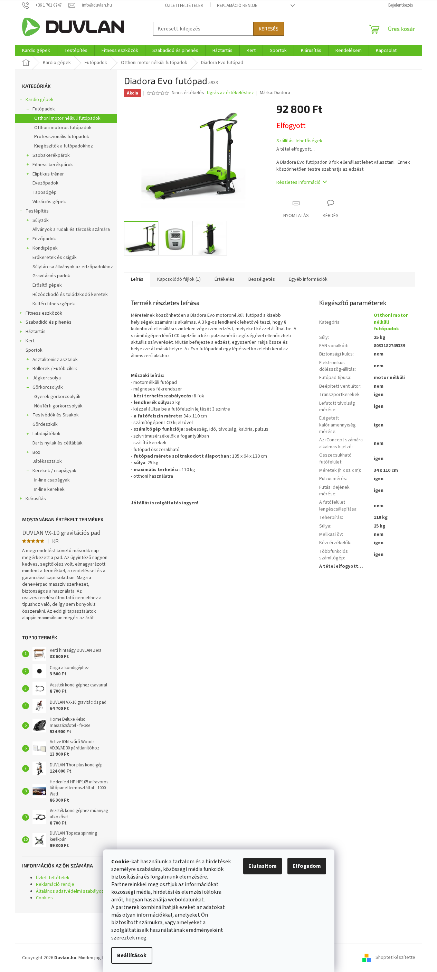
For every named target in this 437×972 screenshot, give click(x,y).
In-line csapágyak (52, 480)
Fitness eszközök (44, 313)
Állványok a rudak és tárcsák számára (71, 229)
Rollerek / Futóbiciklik (54, 368)
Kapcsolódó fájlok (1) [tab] (179, 279)
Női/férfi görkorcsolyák (58, 406)
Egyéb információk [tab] (308, 279)
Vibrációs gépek (49, 201)
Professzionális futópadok (61, 136)
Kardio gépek (40, 99)
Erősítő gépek (47, 285)
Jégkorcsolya (46, 378)
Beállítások (131, 955)
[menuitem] (36, 50)
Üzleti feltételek (184, 5)
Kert (30, 341)
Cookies (44, 897)
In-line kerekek (49, 489)
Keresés (268, 29)
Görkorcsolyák (47, 387)
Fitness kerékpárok (52, 164)
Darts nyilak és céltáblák (57, 443)
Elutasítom (262, 866)
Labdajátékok (46, 433)
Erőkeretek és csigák (54, 257)
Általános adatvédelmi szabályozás (72, 891)
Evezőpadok (45, 183)
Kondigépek (45, 248)
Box (36, 452)
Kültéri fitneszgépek (53, 303)
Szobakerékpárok (51, 155)
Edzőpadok (44, 238)
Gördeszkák (45, 424)
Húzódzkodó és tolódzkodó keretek (70, 294)
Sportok (34, 350)
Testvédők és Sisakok (55, 415)
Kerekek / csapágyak (54, 470)
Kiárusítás (36, 498)
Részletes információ (298, 182)
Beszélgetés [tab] (261, 279)
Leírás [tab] (137, 279)
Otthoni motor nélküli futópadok (67, 118)
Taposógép (44, 192)
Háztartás (36, 331)
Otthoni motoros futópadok (63, 127)
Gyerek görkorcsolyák (57, 396)
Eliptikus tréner (48, 174)
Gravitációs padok (51, 275)
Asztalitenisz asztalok (55, 359)
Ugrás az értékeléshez (230, 93)
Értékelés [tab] (225, 279)
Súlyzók (40, 220)
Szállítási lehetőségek (299, 141)
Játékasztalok (47, 461)
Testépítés (37, 211)
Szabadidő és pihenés (49, 322)
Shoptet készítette (395, 957)
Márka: (275, 92)
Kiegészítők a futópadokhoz (63, 146)
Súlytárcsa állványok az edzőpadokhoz (72, 266)
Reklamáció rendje (237, 5)
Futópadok (43, 109)
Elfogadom (307, 866)
